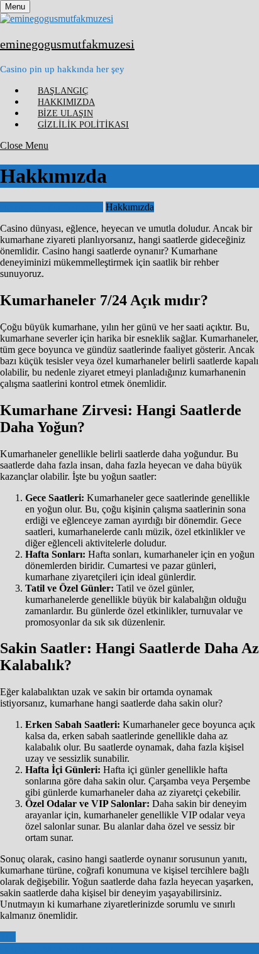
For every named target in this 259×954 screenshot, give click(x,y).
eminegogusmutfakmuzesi (67, 44)
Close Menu (24, 145)
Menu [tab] (17, 6)
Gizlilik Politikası (83, 124)
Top (8, 936)
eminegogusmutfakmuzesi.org (59, 948)
